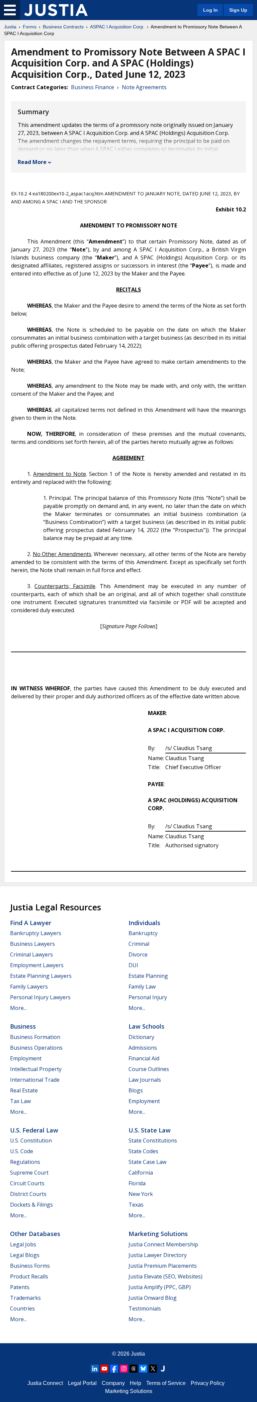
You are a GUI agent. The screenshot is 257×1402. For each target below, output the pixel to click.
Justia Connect (45, 1383)
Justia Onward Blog (152, 1297)
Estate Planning (148, 976)
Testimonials (144, 1308)
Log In (210, 10)
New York (140, 1194)
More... (18, 1008)
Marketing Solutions (158, 1234)
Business (23, 1026)
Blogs (135, 1090)
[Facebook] (114, 1369)
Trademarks (25, 1297)
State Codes (143, 1151)
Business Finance (92, 87)
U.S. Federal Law (34, 1130)
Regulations (25, 1162)
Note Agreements (144, 87)
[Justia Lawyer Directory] (163, 1369)
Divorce (138, 954)
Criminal (138, 943)
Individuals (144, 923)
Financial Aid (143, 1058)
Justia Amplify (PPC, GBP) (159, 1287)
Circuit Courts (27, 1183)
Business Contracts (63, 26)
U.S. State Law (149, 1130)
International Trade (35, 1079)
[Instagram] (124, 1369)
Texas (136, 1204)
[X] (153, 1369)
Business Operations (36, 1047)
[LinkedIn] (95, 1369)
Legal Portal (82, 1383)
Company (113, 1383)
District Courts (28, 1194)
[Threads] (134, 1369)
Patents (19, 1287)
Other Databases (35, 1234)
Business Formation (35, 1037)
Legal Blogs (24, 1255)
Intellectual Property (36, 1069)
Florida (137, 1183)
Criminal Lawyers (31, 954)
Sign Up (238, 10)
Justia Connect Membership (163, 1244)
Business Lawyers (32, 943)
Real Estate (24, 1090)
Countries (22, 1308)
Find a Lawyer (30, 923)
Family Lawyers (29, 986)
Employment (25, 1058)
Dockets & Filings (31, 1204)
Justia (10, 26)
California (140, 1172)
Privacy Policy (208, 1383)
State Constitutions (152, 1140)
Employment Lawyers (37, 965)
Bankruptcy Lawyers (35, 933)
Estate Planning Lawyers (41, 976)
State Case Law (147, 1162)
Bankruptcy (143, 933)
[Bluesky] (143, 1369)
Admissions (142, 1047)
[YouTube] (104, 1369)
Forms (29, 26)
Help (135, 1383)
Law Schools (146, 1026)
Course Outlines (148, 1069)
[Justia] (56, 10)
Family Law (142, 986)
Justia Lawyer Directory (157, 1255)
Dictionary (141, 1037)
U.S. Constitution (31, 1140)
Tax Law (20, 1101)
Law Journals (144, 1079)
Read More (32, 162)
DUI (133, 965)
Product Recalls (29, 1276)
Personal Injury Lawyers (40, 997)
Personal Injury (147, 997)
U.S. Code (21, 1151)
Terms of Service (166, 1383)
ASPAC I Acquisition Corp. (117, 26)
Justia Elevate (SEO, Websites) (165, 1276)
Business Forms (30, 1265)
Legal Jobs (23, 1244)
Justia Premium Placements (162, 1265)
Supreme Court (29, 1172)
